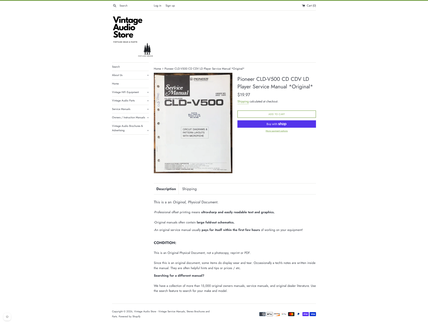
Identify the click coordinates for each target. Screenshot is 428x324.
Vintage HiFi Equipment (130, 92)
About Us (130, 75)
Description (166, 188)
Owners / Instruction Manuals (130, 117)
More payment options (277, 131)
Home (115, 84)
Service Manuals (130, 109)
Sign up (170, 6)
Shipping (243, 101)
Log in (157, 6)
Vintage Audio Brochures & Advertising (130, 128)
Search (116, 67)
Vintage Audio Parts (130, 100)
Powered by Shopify (129, 316)
